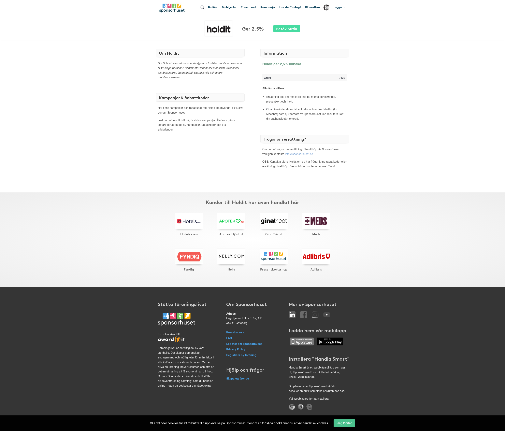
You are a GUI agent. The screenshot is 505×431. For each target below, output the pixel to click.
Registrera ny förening (241, 355)
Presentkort (248, 7)
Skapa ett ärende (237, 378)
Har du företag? (290, 7)
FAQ (229, 338)
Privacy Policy (235, 349)
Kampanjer (267, 7)
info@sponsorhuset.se (299, 154)
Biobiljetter (229, 7)
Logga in (339, 7)
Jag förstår (344, 423)
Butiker (213, 7)
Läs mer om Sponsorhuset (244, 344)
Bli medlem (312, 7)
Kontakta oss (235, 332)
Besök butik (286, 28)
